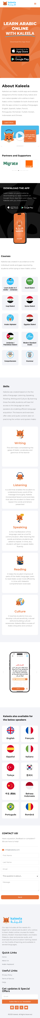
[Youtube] (26, 1007)
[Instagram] (17, 1007)
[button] (35, 3)
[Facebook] (12, 1007)
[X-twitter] (21, 1007)
